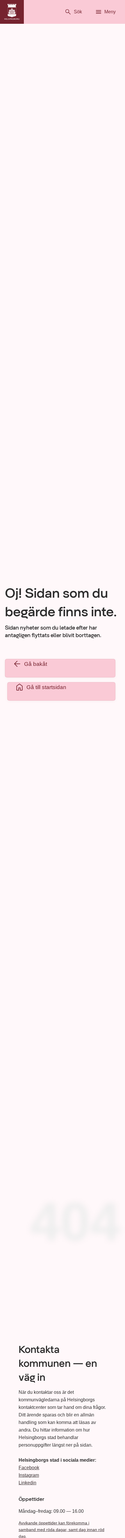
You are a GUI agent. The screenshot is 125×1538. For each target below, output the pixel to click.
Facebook (29, 1467)
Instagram (29, 1475)
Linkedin (27, 1482)
